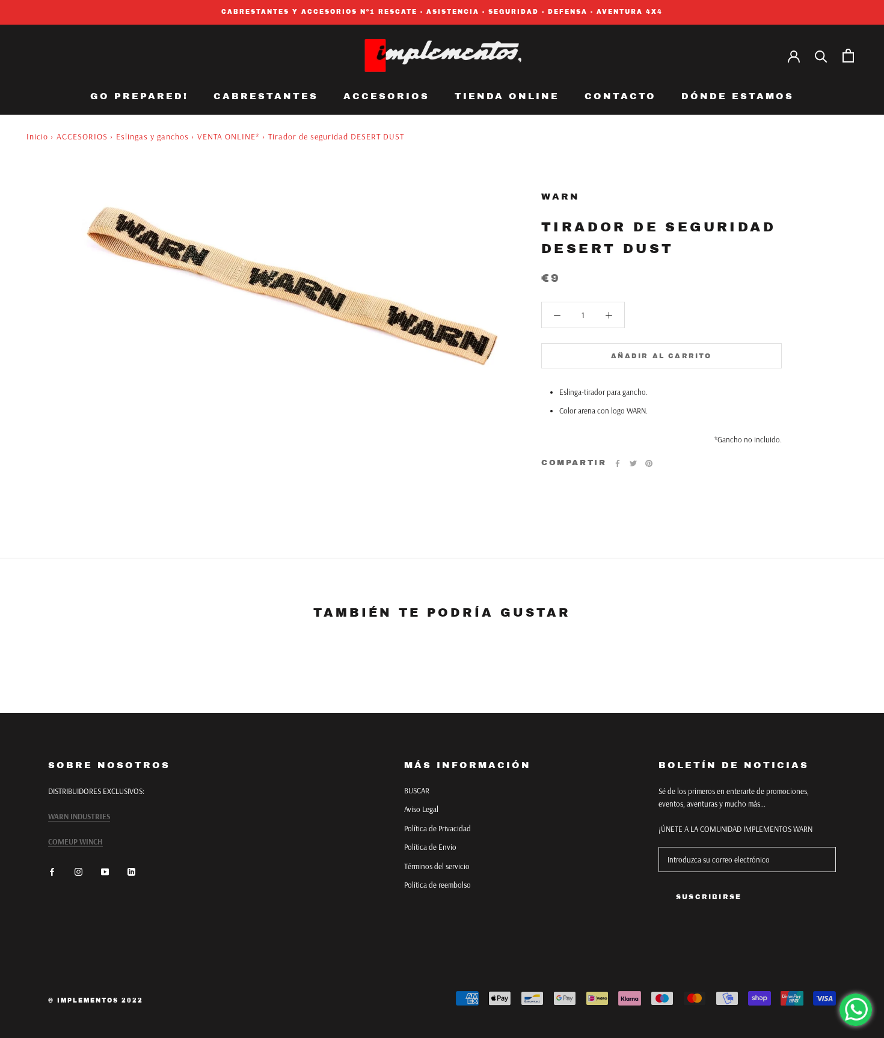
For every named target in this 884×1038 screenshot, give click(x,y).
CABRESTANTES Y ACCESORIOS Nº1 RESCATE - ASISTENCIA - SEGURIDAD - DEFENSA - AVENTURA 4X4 (442, 11)
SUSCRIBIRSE (708, 896)
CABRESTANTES (265, 96)
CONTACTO (620, 96)
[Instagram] (78, 870)
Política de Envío (430, 847)
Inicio (37, 136)
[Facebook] (617, 463)
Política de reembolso (437, 885)
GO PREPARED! (139, 96)
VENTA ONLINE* (228, 136)
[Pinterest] (648, 463)
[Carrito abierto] (848, 56)
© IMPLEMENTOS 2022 (95, 1000)
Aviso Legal (421, 809)
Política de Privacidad (437, 828)
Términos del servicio (437, 866)
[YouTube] (105, 870)
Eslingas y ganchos (152, 136)
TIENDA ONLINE (507, 96)
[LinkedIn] (131, 870)
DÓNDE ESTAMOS (737, 96)
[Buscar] (821, 55)
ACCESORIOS (386, 96)
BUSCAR (416, 790)
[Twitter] (633, 463)
